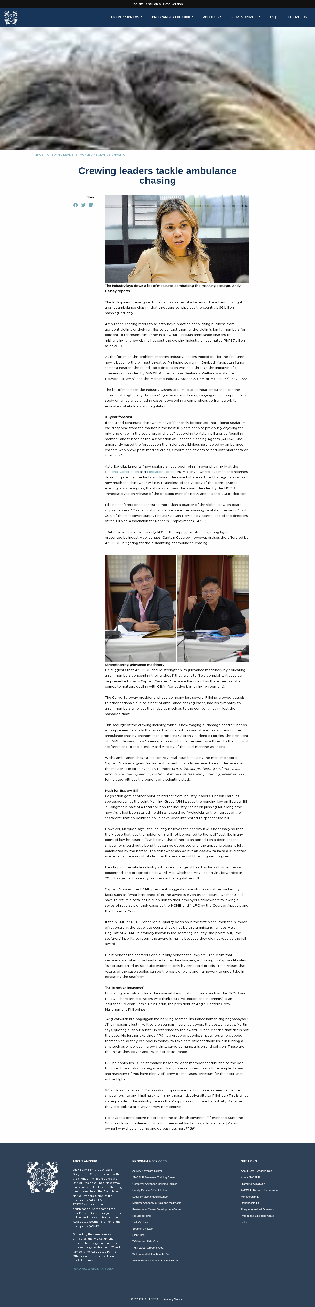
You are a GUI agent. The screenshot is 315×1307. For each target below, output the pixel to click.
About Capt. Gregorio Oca (256, 1171)
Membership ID (250, 1196)
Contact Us (297, 17)
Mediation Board (161, 472)
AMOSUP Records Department (259, 1190)
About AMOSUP (250, 1177)
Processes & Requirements (257, 1215)
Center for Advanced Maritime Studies (154, 1183)
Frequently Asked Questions (258, 1209)
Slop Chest (138, 1234)
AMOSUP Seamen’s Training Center (154, 1177)
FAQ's (274, 17)
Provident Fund (141, 1215)
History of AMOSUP (253, 1183)
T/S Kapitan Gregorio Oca (147, 1247)
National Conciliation (122, 472)
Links (244, 1222)
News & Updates (244, 17)
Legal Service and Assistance (150, 1196)
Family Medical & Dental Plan (149, 1190)
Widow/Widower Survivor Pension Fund (155, 1260)
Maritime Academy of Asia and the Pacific (156, 1202)
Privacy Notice (173, 1299)
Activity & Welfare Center (147, 1171)
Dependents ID (250, 1202)
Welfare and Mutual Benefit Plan (151, 1254)
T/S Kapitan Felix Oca (145, 1241)
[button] (76, 205)
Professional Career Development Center (157, 1209)
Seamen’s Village (142, 1228)
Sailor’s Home (140, 1222)
